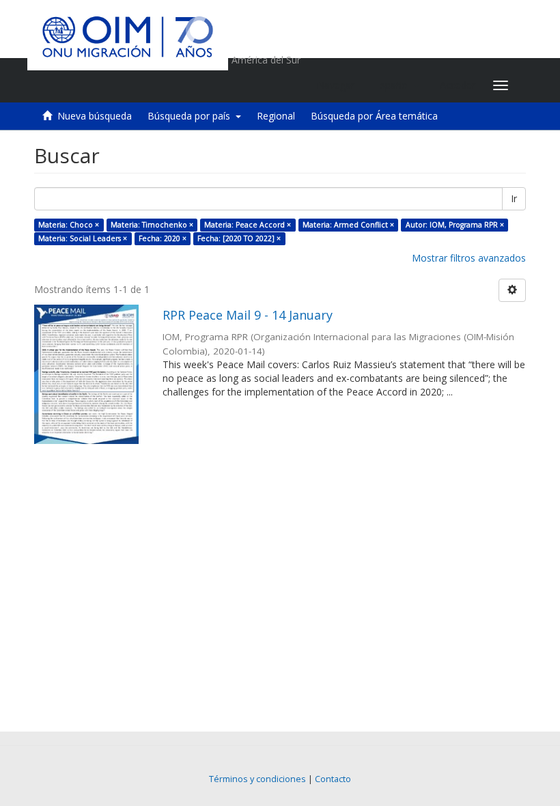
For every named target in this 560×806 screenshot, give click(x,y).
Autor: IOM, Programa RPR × (455, 225)
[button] (397, 85)
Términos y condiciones (257, 779)
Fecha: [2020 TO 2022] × (239, 238)
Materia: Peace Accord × (247, 225)
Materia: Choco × (68, 225)
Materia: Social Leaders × (82, 238)
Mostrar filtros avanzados (469, 257)
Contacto (333, 779)
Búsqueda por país (192, 115)
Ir (514, 198)
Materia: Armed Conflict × (348, 225)
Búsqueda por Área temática (374, 115)
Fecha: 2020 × (162, 238)
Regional (276, 115)
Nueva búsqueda (94, 115)
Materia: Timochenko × (152, 225)
